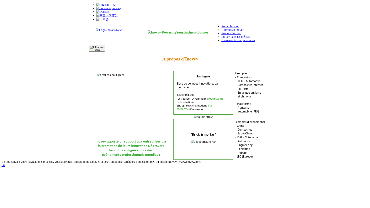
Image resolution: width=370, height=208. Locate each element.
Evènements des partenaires (238, 40)
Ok (3, 165)
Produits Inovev (231, 33)
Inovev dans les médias (235, 36)
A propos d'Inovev (232, 29)
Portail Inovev (230, 26)
